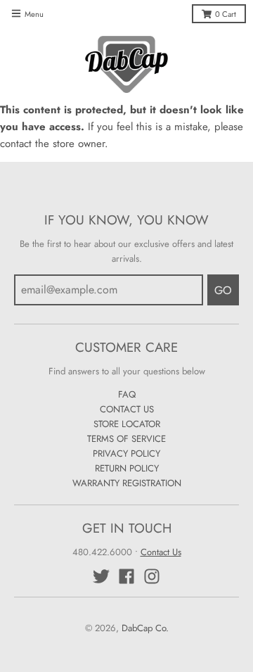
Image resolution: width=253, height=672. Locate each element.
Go (223, 290)
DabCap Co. (145, 628)
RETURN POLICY (127, 468)
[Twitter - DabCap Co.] (101, 576)
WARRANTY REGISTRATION (126, 483)
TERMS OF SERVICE (126, 438)
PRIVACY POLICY (126, 453)
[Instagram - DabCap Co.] (151, 576)
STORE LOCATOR (126, 424)
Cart (225, 14)
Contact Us (161, 552)
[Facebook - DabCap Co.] (126, 576)
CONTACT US (127, 409)
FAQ (127, 394)
